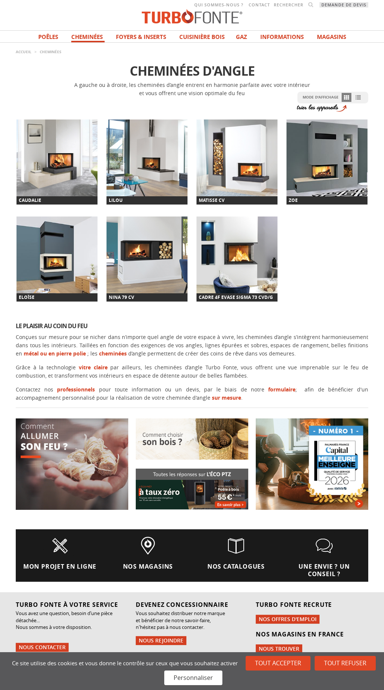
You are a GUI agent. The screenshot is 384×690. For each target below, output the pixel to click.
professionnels (74, 389)
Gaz (241, 37)
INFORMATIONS (282, 37)
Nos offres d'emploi (287, 619)
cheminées (113, 353)
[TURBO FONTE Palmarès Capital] (312, 463)
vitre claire (94, 367)
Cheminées (87, 37)
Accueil (24, 51)
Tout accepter (278, 663)
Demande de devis (343, 4)
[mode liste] (358, 97)
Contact (259, 4)
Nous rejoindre (161, 640)
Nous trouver (279, 648)
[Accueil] (192, 15)
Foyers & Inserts (141, 37)
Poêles (48, 37)
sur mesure (226, 397)
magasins (331, 37)
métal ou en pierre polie (55, 353)
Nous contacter (42, 647)
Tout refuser (345, 663)
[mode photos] (347, 97)
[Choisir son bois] (192, 438)
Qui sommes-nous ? (218, 4)
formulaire (282, 389)
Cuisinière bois (202, 37)
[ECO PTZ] (192, 488)
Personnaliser (193, 678)
